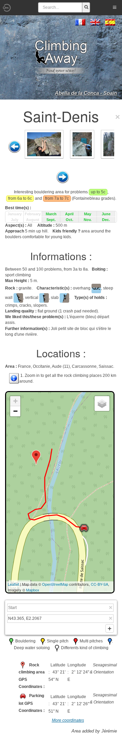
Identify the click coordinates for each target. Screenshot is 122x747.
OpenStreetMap (55, 584)
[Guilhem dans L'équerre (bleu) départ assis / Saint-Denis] (82, 143)
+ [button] (15, 401)
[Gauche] (14, 147)
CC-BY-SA (99, 584)
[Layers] (102, 403)
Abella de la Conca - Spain (86, 93)
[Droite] (62, 177)
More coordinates (68, 720)
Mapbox (32, 589)
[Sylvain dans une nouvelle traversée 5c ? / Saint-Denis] (44, 143)
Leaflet (13, 584)
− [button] (15, 411)
